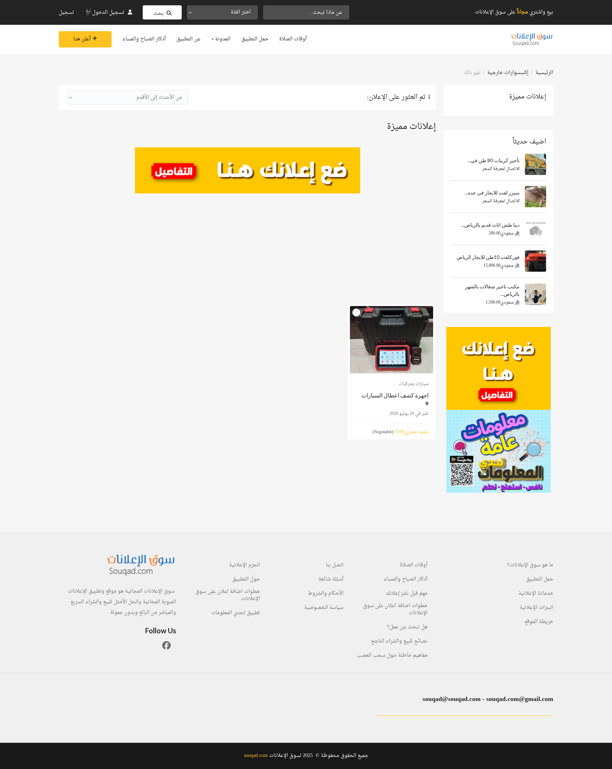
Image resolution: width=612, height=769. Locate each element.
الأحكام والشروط (326, 593)
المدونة (222, 39)
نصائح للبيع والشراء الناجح (399, 641)
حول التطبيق (246, 579)
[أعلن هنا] (498, 368)
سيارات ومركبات (414, 384)
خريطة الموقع (539, 622)
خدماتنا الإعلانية (535, 593)
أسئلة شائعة (331, 579)
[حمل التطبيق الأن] (498, 451)
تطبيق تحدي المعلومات (235, 613)
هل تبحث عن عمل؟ (407, 627)
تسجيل (66, 12)
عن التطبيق (188, 39)
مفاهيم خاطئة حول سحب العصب (392, 655)
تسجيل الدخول (108, 12)
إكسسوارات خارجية (507, 73)
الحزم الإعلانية (244, 565)
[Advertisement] (247, 243)
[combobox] (222, 12)
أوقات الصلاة (293, 39)
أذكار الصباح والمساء (144, 39)
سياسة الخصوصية (324, 607)
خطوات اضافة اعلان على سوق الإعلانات (395, 610)
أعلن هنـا (82, 39)
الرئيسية (544, 73)
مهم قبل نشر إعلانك (406, 593)
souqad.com (256, 755)
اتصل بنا (335, 565)
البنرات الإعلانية (536, 607)
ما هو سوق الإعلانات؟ (530, 565)
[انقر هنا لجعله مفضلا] (356, 312)
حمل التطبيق (254, 39)
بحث (158, 13)
